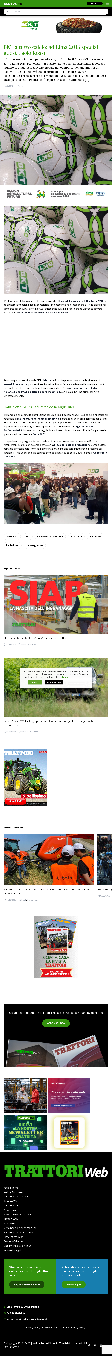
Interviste (34, 644)
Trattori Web (11, 1219)
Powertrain (10, 1210)
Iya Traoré (95, 536)
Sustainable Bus (12, 1205)
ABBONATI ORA (56, 1023)
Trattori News (32, 900)
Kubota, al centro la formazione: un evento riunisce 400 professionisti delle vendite (48, 891)
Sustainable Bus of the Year (19, 1232)
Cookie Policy (49, 1327)
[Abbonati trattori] (69, 1132)
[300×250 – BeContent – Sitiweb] (69, 1095)
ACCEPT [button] (35, 682)
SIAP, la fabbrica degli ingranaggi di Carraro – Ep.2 (35, 638)
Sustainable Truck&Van (16, 1196)
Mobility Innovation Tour (17, 1245)
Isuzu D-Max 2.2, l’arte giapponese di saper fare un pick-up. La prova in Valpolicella (49, 723)
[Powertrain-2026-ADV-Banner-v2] (25, 1095)
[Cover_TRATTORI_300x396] (56, 777)
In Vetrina (25, 644)
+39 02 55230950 (15, 1312)
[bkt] (56, 25)
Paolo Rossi (12, 545)
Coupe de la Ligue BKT (50, 536)
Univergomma (34, 545)
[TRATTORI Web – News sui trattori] (13, 4)
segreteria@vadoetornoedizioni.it (26, 1319)
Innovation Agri (12, 1250)
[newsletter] (25, 1132)
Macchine (34, 731)
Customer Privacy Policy (72, 1327)
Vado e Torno (11, 1187)
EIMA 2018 (76, 536)
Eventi (23, 900)
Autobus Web (11, 1201)
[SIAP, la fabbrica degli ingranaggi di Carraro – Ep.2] (56, 604)
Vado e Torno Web (14, 1192)
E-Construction (12, 1223)
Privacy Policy (32, 1327)
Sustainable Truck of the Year (20, 1228)
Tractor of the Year (14, 1241)
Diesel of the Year (13, 1237)
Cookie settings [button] (54, 682)
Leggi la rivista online (27, 1284)
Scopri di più (74, 1284)
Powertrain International (17, 1214)
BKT (28, 536)
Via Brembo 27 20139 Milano (22, 1306)
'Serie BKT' (12, 536)
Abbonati (95, 3)
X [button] (87, 671)
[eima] (56, 194)
